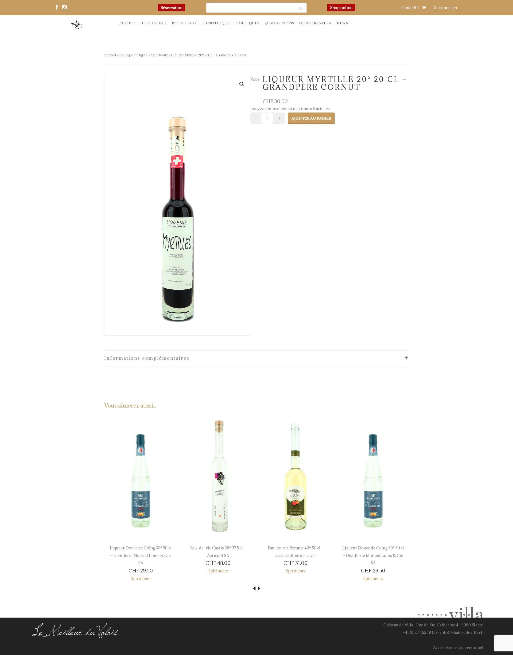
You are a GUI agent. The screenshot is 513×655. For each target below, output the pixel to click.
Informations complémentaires (147, 358)
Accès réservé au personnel (458, 647)
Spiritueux (159, 55)
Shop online (341, 7)
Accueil (110, 55)
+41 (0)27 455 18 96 (420, 632)
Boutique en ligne (133, 55)
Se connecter (446, 7)
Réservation (171, 7)
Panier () (410, 7)
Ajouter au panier (311, 118)
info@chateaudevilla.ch (461, 632)
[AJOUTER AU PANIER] (112, 530)
